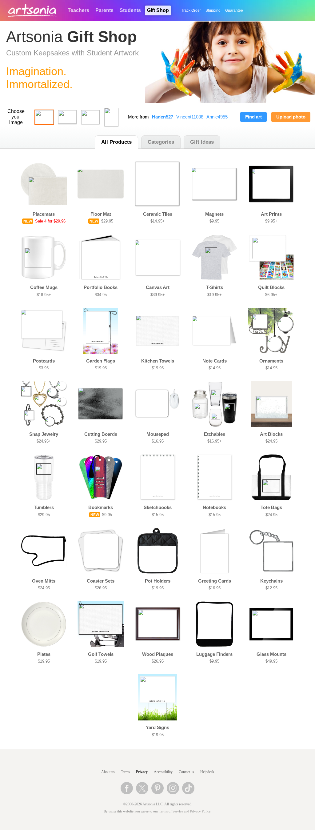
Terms (125, 772)
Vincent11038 (189, 116)
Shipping (213, 10)
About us (108, 772)
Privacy (142, 772)
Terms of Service (171, 811)
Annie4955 (217, 116)
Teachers (78, 10)
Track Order (191, 10)
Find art (253, 116)
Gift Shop (158, 10)
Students (130, 10)
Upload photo (290, 116)
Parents (104, 10)
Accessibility (163, 772)
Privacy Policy (200, 811)
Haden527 (162, 116)
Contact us (186, 772)
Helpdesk (207, 772)
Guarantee (234, 10)
